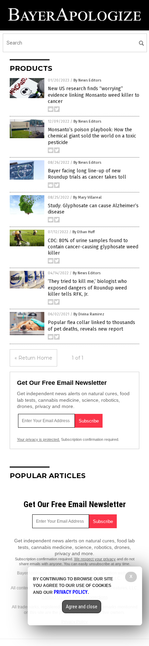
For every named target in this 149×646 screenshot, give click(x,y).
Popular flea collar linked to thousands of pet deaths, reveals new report (91, 326)
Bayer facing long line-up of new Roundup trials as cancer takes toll (87, 174)
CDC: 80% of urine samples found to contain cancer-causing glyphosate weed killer (93, 247)
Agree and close (81, 606)
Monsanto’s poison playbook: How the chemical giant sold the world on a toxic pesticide (92, 136)
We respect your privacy (95, 559)
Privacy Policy (71, 592)
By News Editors (87, 80)
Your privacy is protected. (38, 439)
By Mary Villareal (87, 197)
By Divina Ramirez (88, 314)
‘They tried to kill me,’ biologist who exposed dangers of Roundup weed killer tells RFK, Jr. (87, 287)
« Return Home (33, 358)
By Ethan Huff (83, 232)
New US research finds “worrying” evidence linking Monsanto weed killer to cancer (93, 95)
